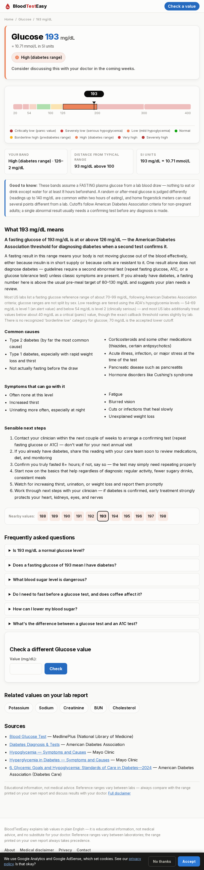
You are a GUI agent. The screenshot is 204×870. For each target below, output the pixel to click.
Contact (84, 850)
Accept (189, 861)
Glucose (24, 19)
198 (163, 516)
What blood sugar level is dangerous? (50, 579)
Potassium (19, 707)
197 (151, 516)
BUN (98, 707)
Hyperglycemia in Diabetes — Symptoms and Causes (59, 759)
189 (54, 516)
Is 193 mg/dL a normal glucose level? (49, 550)
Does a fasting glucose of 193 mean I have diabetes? (64, 565)
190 (67, 516)
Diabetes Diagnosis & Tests (34, 744)
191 (79, 516)
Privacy (65, 850)
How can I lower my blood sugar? (45, 608)
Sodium (46, 707)
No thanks (162, 861)
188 (43, 516)
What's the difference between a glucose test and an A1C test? (75, 623)
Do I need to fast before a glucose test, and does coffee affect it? (77, 594)
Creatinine (73, 707)
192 (91, 516)
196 (139, 516)
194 (115, 516)
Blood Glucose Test (27, 736)
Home (8, 19)
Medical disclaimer (37, 850)
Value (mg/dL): (23, 659)
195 (127, 516)
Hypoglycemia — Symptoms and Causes (47, 752)
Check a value (182, 6)
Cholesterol (124, 707)
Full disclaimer (119, 793)
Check (56, 668)
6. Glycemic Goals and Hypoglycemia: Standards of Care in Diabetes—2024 (80, 767)
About (9, 850)
